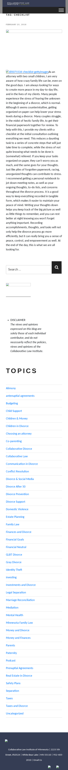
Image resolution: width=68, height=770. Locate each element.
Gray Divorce (13, 562)
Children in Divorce (17, 426)
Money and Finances (18, 638)
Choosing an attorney (19, 433)
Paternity (11, 653)
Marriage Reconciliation (20, 600)
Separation (12, 691)
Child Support (14, 411)
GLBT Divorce (14, 554)
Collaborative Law (17, 456)
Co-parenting (14, 441)
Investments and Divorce (21, 585)
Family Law (12, 524)
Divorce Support (15, 501)
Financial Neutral (16, 547)
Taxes (9, 698)
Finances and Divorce (18, 532)
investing (11, 577)
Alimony (11, 388)
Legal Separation (16, 592)
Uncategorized (14, 713)
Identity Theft (14, 570)
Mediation (12, 607)
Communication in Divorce (22, 464)
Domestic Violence (17, 509)
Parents (10, 645)
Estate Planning (15, 517)
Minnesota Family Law (19, 622)
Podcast (11, 660)
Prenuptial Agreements (19, 668)
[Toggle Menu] (61, 10)
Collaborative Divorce (19, 449)
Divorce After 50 (15, 486)
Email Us (38, 760)
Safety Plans (13, 683)
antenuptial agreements (20, 396)
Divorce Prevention (17, 494)
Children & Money (17, 418)
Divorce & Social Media (20, 479)
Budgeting (12, 403)
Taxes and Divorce (17, 706)
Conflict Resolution (17, 471)
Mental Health (14, 615)
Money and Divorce (17, 630)
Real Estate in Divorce (19, 675)
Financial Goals (15, 539)
